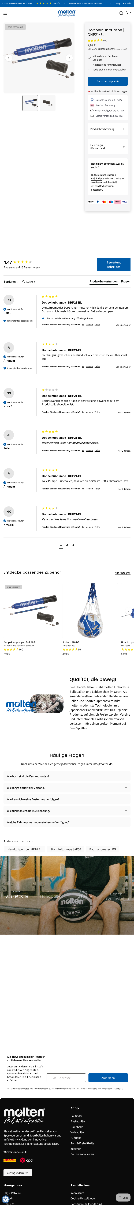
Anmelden (108, 1077)
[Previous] (8, 57)
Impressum (77, 1193)
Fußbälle (75, 1137)
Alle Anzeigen (123, 572)
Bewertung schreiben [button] (114, 264)
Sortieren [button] (9, 281)
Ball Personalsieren (82, 1154)
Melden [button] (89, 324)
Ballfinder (96, 178)
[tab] (104, 282)
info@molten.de (102, 764)
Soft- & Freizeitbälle (82, 1143)
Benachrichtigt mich (108, 81)
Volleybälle (77, 1132)
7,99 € (6, 654)
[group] (21, 262)
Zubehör (75, 1148)
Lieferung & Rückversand (97, 146)
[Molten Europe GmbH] (67, 13)
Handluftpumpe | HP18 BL (25, 849)
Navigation (12, 1185)
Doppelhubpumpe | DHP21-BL (19, 642)
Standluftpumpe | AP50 (65, 849)
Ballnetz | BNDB (70, 642)
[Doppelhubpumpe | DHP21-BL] (30, 103)
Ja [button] (83, 324)
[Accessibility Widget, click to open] (6, 1199)
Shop (74, 1108)
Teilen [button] (97, 324)
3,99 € (65, 654)
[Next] (69, 57)
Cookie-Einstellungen (83, 1198)
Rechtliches (80, 1185)
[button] (121, 13)
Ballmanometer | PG (102, 849)
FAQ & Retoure (12, 1193)
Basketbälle (77, 1121)
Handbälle (76, 1126)
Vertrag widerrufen (17, 1172)
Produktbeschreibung (102, 129)
